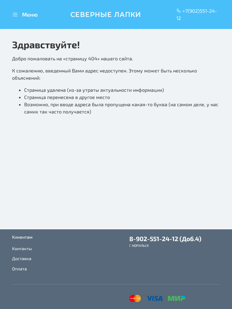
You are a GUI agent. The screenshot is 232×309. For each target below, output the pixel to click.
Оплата (19, 268)
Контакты (22, 248)
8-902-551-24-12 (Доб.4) (165, 238)
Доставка (21, 258)
